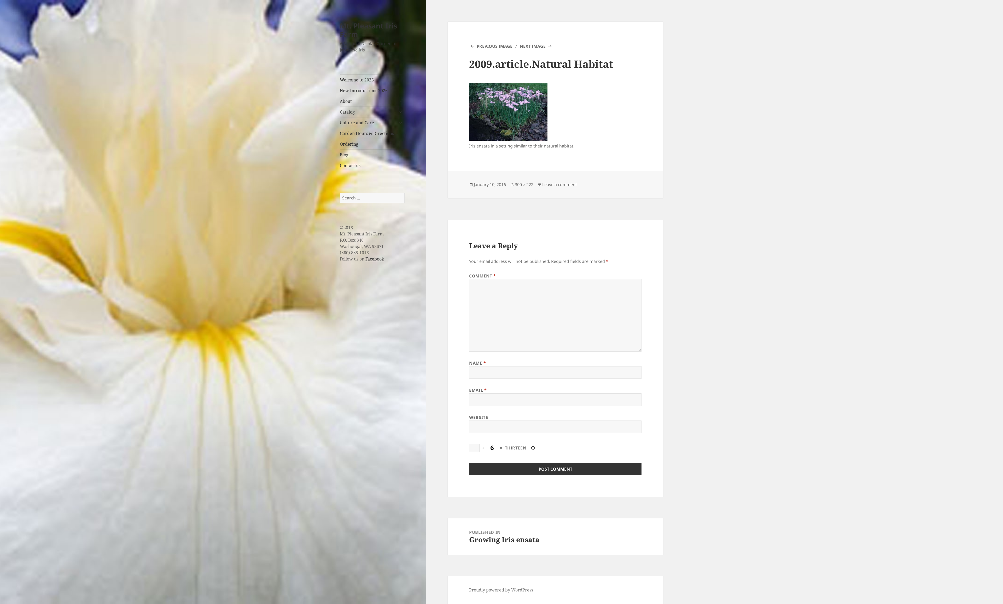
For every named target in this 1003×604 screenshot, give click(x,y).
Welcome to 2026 (357, 80)
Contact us (350, 165)
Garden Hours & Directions (367, 133)
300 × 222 (524, 184)
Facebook (374, 259)
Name (477, 363)
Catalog (347, 112)
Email (478, 390)
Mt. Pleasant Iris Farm (368, 30)
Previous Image (494, 46)
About (346, 101)
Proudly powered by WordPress (501, 590)
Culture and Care (357, 123)
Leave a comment (559, 184)
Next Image (533, 46)
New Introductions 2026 (364, 90)
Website (478, 417)
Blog (344, 155)
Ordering (349, 144)
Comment (482, 276)
